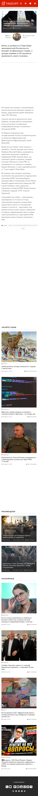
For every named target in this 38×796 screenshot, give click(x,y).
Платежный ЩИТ (32, 768)
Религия (5, 363)
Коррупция (6, 454)
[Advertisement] (19, 84)
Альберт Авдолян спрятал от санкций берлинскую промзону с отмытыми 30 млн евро (17, 667)
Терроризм (6, 409)
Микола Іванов (33, 416)
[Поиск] (13, 791)
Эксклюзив (17, 28)
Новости (22, 3)
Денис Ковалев (30, 540)
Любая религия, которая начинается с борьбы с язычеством (18, 367)
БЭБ (23, 228)
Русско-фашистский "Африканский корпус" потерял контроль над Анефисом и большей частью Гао (18, 715)
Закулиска (8, 28)
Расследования (36, 3)
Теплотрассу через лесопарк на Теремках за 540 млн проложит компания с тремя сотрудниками (18, 565)
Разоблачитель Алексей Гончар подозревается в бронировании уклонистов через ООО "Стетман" (18, 459)
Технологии (7, 540)
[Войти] (24, 791)
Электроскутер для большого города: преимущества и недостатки (16, 536)
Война (4, 710)
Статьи (32, 3)
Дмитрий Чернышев (31, 371)
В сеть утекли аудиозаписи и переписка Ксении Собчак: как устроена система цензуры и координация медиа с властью (16, 620)
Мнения (27, 3)
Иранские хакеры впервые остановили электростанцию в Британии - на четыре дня (18, 413)
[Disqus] (19, 300)
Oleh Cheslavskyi (32, 464)
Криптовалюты (7, 757)
